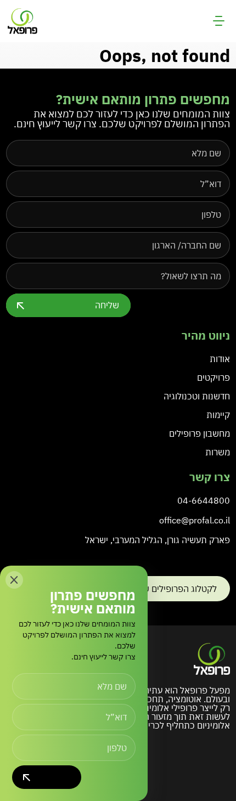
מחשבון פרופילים (199, 433)
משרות (217, 452)
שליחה (107, 305)
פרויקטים (213, 377)
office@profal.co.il (194, 520)
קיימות (218, 414)
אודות (220, 358)
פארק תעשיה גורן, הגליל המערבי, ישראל (157, 539)
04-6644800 (203, 500)
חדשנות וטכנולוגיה (197, 396)
